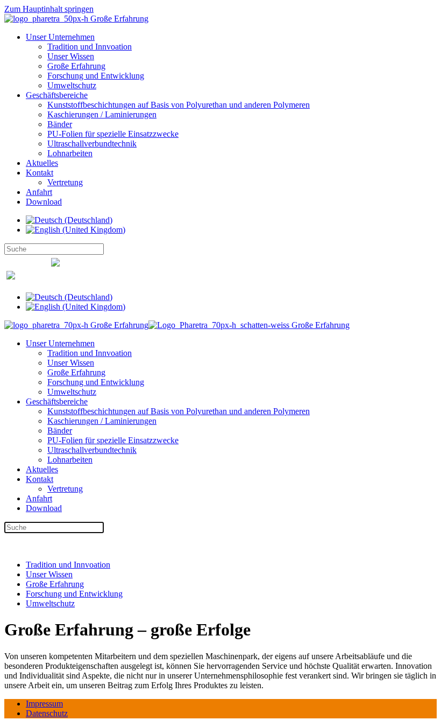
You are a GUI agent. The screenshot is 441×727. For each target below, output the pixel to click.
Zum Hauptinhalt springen (49, 8)
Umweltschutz (71, 85)
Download (44, 201)
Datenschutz (47, 713)
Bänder (59, 124)
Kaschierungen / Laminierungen (102, 114)
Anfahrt (39, 192)
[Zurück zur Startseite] (76, 18)
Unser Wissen (70, 56)
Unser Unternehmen (60, 36)
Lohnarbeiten (70, 153)
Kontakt (39, 172)
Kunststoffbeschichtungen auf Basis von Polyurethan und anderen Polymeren (178, 104)
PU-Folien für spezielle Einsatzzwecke (113, 133)
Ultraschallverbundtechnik (92, 143)
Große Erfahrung (76, 66)
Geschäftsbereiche (57, 95)
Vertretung (65, 182)
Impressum (44, 703)
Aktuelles (42, 162)
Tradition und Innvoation (89, 46)
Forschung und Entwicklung (95, 75)
